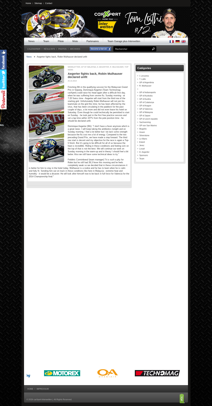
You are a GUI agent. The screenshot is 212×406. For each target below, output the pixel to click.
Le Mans (143, 139)
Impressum (43, 389)
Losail (142, 149)
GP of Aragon (145, 106)
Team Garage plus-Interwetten (123, 41)
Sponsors (143, 155)
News (31, 41)
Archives (75, 49)
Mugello (143, 129)
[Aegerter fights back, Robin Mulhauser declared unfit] (46, 77)
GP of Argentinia (146, 82)
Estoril (142, 142)
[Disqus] (79, 232)
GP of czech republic (148, 119)
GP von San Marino (148, 125)
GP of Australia (146, 96)
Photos (62, 49)
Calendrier (33, 49)
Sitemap (38, 3)
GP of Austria (145, 99)
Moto (75, 41)
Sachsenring (145, 122)
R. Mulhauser (145, 86)
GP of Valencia (146, 109)
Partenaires (92, 41)
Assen (142, 132)
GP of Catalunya (146, 102)
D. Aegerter (144, 152)
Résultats (49, 49)
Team (46, 41)
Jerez (141, 145)
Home (28, 3)
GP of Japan (144, 115)
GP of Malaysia (146, 112)
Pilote (61, 41)
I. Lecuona (144, 76)
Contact (48, 3)
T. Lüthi (142, 79)
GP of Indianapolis (147, 92)
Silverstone (144, 135)
